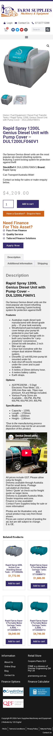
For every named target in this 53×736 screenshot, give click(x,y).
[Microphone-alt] (26, 29)
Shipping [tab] (43, 263)
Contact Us (9, 675)
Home (6, 115)
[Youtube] (21, 29)
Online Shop (10, 666)
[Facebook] (13, 29)
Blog (6, 671)
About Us (8, 662)
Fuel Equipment (18, 115)
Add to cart (28, 203)
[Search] (47, 29)
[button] (26, 37)
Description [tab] (14, 257)
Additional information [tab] (20, 263)
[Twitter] (17, 29)
